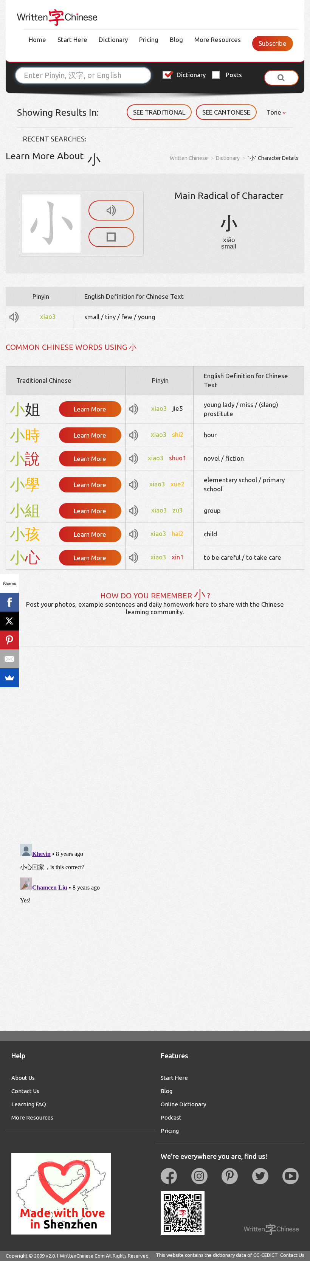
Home (37, 39)
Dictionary (113, 39)
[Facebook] (9, 602)
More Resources (217, 39)
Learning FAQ (28, 1104)
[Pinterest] (9, 639)
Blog (176, 39)
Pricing (148, 39)
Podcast (171, 1117)
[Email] (9, 658)
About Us (23, 1078)
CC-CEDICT (265, 1255)
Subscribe (273, 43)
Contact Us (25, 1091)
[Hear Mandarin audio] (111, 210)
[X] (9, 621)
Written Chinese (189, 158)
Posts (234, 74)
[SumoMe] (9, 677)
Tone (275, 112)
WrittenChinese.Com (82, 1255)
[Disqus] (155, 740)
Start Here (72, 39)
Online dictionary (183, 1104)
